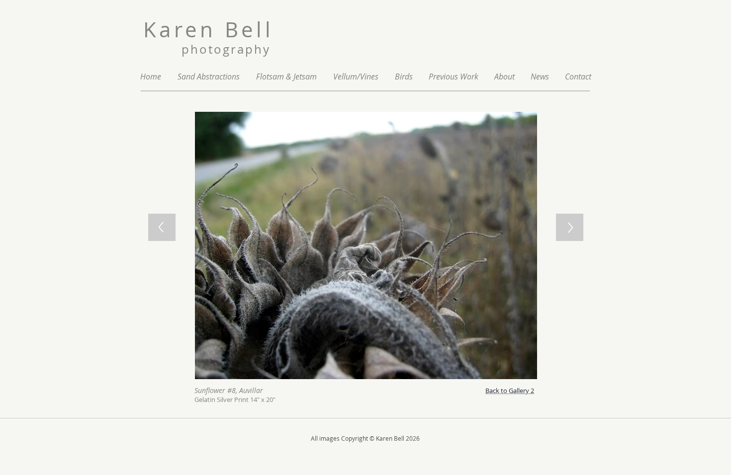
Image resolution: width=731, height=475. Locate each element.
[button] (453, 77)
